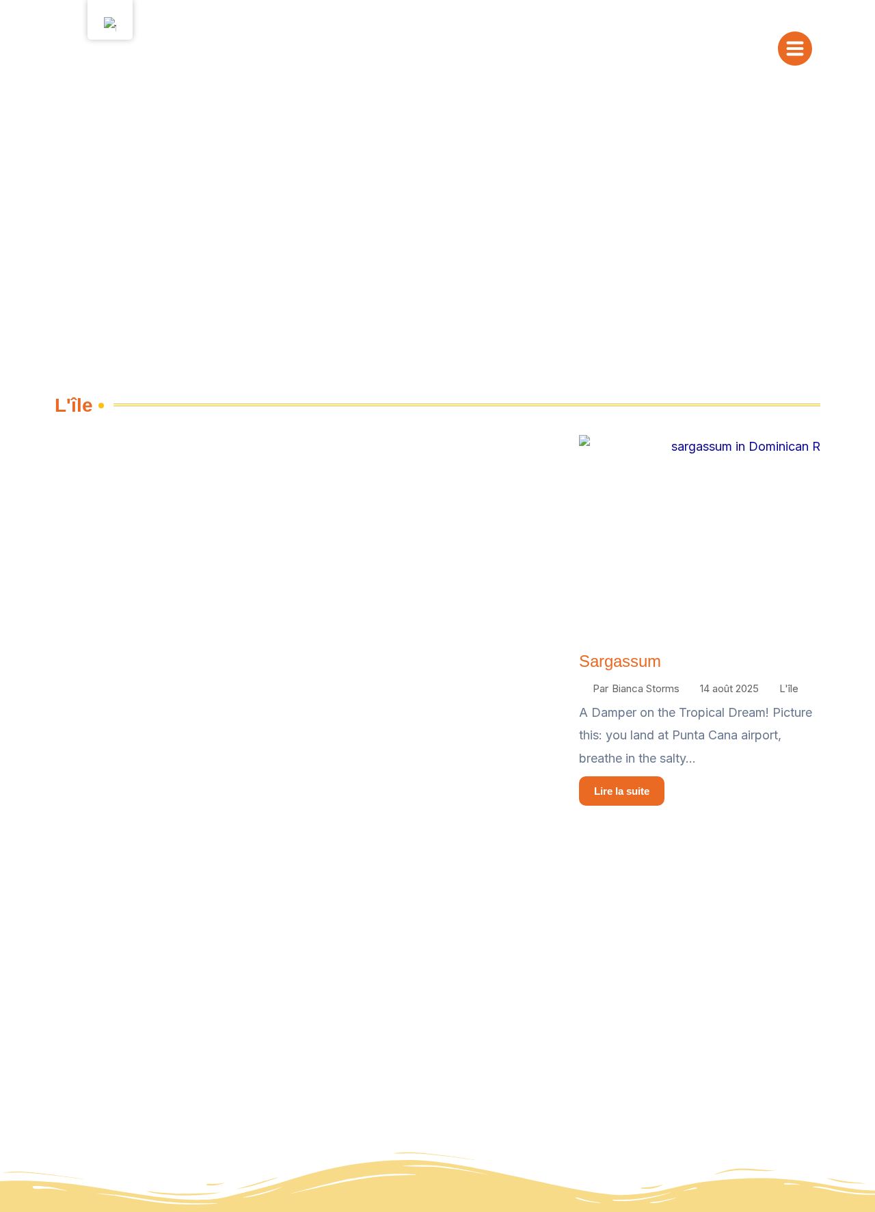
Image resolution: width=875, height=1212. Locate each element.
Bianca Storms (645, 688)
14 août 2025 (729, 688)
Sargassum (620, 661)
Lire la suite (621, 791)
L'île (788, 688)
